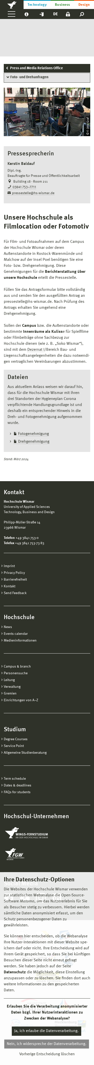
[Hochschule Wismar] (12, 4)
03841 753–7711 (24, 187)
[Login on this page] (68, 14)
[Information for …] (26, 14)
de (55, 14)
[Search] (82, 14)
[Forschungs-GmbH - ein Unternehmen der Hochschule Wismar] (26, 854)
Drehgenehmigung (33, 442)
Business (62, 4)
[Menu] (11, 14)
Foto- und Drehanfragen (29, 77)
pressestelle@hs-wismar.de (33, 193)
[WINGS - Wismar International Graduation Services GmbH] (32, 833)
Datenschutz (15, 972)
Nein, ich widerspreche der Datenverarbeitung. (46, 1044)
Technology (37, 4)
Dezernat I (35, 350)
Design (84, 4)
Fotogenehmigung (33, 434)
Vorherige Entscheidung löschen (47, 1054)
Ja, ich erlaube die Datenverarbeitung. (46, 1031)
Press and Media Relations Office (36, 68)
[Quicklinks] (41, 14)
